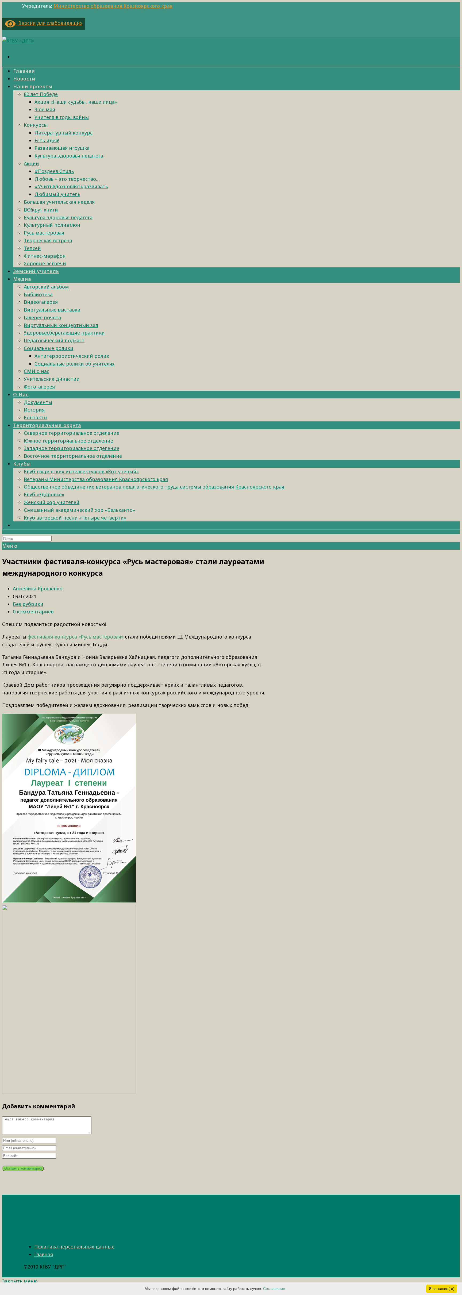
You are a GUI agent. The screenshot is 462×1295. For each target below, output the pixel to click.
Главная (43, 1254)
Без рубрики (28, 604)
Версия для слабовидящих (49, 23)
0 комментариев (33, 611)
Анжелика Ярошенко (38, 588)
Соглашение (274, 1288)
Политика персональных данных (74, 1246)
